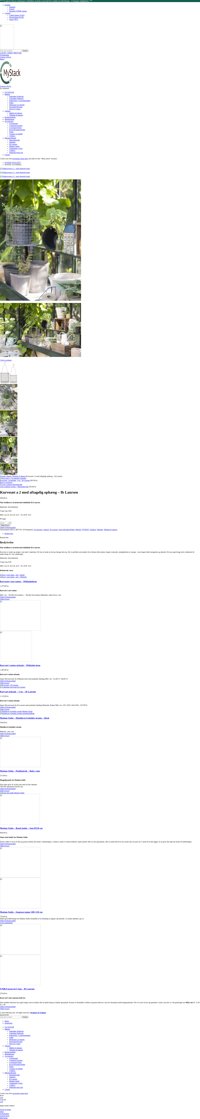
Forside (3, 476)
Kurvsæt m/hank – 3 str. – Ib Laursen (18, 691)
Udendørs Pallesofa (16, 99)
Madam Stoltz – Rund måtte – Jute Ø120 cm (21, 828)
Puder (11, 132)
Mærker (78, 530)
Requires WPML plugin (18, 11)
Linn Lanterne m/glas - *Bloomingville (14, 487)
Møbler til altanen (15, 113)
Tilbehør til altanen (16, 115)
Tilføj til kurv (5, 525)
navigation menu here (20, 159)
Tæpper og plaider (16, 134)
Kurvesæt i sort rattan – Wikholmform (18, 581)
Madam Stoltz (14, 146)
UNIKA (12, 136)
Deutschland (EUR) (16, 17)
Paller (11, 103)
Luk (1, 1098)
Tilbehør (100, 530)
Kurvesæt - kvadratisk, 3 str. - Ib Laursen (15, 480)
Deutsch (12, 7)
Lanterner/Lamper (15, 126)
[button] (5, 599)
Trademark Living (15, 148)
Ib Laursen (13, 144)
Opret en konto (5, 1110)
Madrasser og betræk (17, 105)
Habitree (12, 142)
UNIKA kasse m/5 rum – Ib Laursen (17, 989)
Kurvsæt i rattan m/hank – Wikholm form (20, 665)
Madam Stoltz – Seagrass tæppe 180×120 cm (21, 912)
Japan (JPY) (13, 19)
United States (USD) (16, 15)
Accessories (38, 530)
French (11, 9)
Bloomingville (14, 140)
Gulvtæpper (13, 124)
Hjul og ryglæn (14, 109)
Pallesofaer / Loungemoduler (19, 101)
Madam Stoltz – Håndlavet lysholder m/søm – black (24, 718)
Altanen (9, 476)
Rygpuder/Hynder (15, 107)
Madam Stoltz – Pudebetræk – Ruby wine (20, 771)
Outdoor (93, 530)
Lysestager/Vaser (15, 128)
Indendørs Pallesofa (16, 96)
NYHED (85, 530)
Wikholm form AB (16, 153)
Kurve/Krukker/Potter (17, 130)
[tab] (102, 534)
